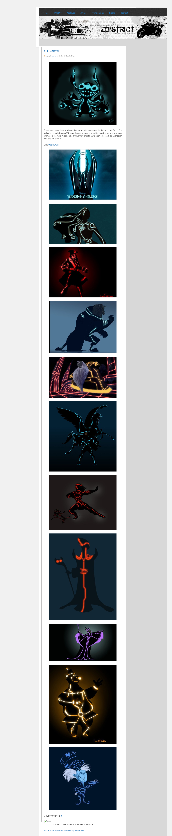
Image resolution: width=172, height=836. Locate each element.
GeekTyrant (53, 145)
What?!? (58, 13)
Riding (112, 13)
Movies (54, 56)
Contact (124, 13)
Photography (98, 13)
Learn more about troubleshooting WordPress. (64, 830)
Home (45, 13)
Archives (71, 13)
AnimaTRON (51, 51)
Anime (83, 13)
